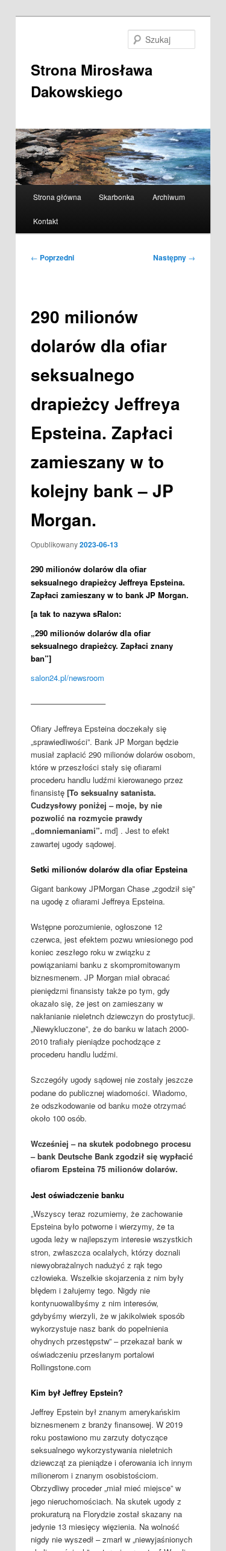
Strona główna (57, 197)
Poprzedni (52, 257)
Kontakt (45, 221)
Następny (174, 257)
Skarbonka (116, 197)
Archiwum (168, 197)
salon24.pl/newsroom (67, 677)
